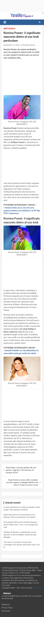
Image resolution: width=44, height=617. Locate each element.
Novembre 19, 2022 (12, 45)
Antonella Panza (28, 45)
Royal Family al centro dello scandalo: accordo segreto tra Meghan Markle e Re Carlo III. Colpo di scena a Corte (22, 482)
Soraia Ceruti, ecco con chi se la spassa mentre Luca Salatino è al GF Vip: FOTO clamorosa (22, 210)
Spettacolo (9, 28)
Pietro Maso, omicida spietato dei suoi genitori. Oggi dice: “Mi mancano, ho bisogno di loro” (21, 470)
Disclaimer (6, 611)
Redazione (6, 604)
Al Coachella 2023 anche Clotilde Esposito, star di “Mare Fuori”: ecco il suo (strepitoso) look (21, 524)
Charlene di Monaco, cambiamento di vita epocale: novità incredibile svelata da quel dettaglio (20, 534)
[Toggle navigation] (5, 22)
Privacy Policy (7, 608)
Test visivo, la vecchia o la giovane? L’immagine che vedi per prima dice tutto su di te (22, 544)
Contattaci (38, 588)
